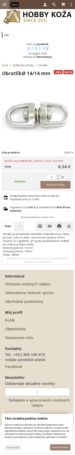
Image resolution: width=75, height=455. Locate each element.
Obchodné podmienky (24, 301)
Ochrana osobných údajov (28, 284)
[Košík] (63, 4)
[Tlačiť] (59, 226)
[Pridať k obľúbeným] (68, 226)
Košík (10, 320)
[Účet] (45, 4)
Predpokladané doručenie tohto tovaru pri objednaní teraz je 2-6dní (34, 197)
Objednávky (15, 329)
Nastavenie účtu (19, 338)
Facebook (13, 366)
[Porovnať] (39, 226)
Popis (8, 226)
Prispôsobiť (13, 447)
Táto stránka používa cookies (26, 418)
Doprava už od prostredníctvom (40, 208)
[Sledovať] (49, 226)
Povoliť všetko (60, 447)
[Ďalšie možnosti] (71, 4)
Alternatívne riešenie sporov (29, 293)
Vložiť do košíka (55, 184)
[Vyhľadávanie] (54, 4)
